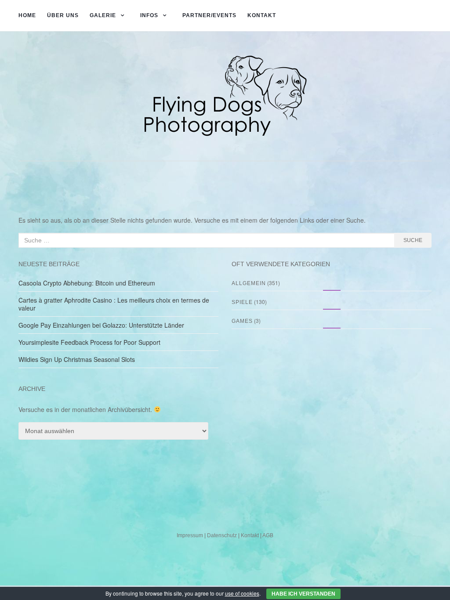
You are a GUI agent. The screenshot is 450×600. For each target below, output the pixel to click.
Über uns (63, 15)
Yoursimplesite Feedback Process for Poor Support (89, 342)
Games (242, 321)
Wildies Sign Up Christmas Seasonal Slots (76, 359)
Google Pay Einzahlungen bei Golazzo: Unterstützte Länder (101, 325)
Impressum (190, 535)
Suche (412, 240)
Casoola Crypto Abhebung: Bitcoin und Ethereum (86, 282)
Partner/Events (209, 15)
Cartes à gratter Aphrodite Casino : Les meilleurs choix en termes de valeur (113, 304)
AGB (267, 535)
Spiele (242, 302)
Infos (149, 15)
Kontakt (261, 15)
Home (27, 15)
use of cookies (242, 593)
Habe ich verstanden (303, 594)
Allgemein (249, 283)
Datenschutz (222, 535)
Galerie (103, 15)
